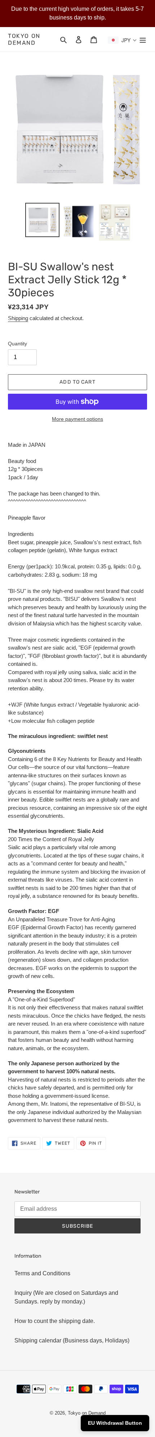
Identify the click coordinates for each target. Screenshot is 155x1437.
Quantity (17, 343)
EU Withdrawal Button (115, 1423)
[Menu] (142, 39)
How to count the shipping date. (54, 1321)
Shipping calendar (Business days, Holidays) (71, 1340)
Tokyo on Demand (24, 39)
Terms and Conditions (42, 1273)
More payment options (77, 419)
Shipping (18, 318)
